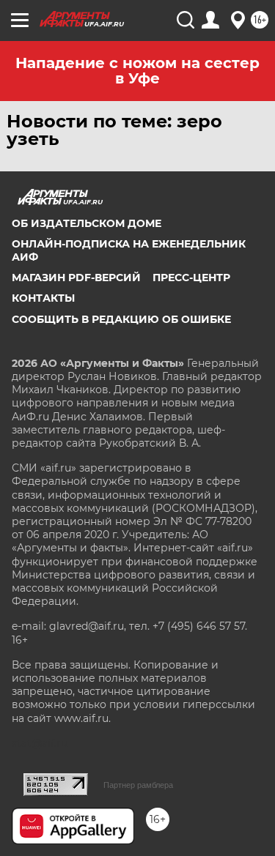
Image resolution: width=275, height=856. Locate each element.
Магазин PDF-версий (76, 277)
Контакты (43, 298)
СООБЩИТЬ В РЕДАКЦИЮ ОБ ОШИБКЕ (121, 319)
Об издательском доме (86, 223)
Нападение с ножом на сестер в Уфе (137, 70)
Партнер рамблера (138, 785)
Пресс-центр (191, 277)
